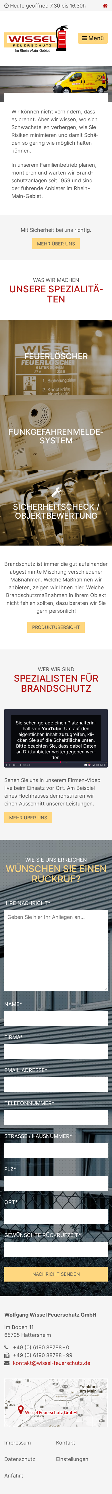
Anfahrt (13, 1476)
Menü (95, 38)
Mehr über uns (56, 244)
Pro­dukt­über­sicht (56, 627)
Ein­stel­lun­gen (72, 1459)
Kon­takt (65, 1443)
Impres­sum (17, 1443)
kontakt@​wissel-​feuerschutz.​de (51, 1363)
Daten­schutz (19, 1459)
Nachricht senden (56, 1274)
